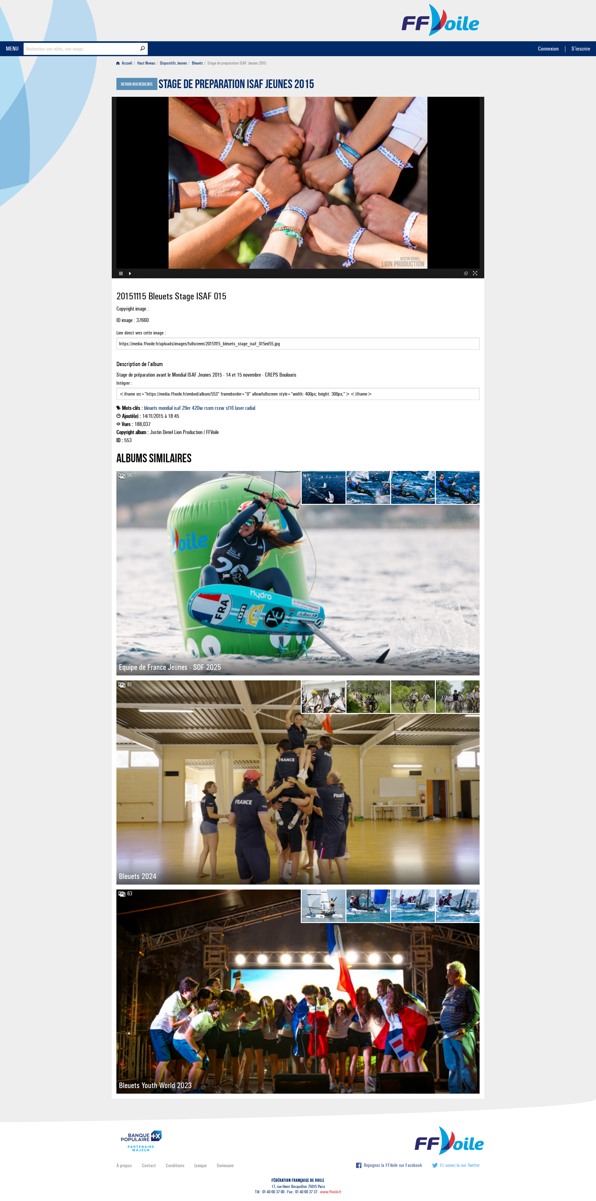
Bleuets (197, 63)
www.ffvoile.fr (330, 1191)
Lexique (200, 1165)
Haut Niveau (146, 63)
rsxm (209, 408)
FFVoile (440, 19)
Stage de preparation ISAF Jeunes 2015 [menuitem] (236, 63)
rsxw (219, 408)
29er (186, 408)
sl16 (230, 408)
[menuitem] (125, 63)
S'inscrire (580, 48)
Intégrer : (124, 383)
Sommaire (225, 1165)
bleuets (150, 408)
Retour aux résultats (136, 84)
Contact (149, 1165)
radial (250, 408)
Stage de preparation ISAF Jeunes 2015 (236, 85)
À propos (124, 1165)
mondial (166, 408)
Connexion (548, 48)
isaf (177, 408)
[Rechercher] (142, 48)
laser (239, 408)
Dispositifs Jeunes (173, 63)
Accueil (126, 63)
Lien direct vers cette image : (141, 333)
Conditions (175, 1165)
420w (197, 408)
